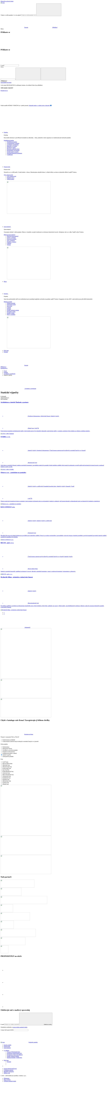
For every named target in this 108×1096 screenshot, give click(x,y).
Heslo (2, 67)
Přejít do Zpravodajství (9, 234)
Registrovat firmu (28, 734)
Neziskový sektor (11, 147)
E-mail (2, 65)
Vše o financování (8, 175)
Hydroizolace (6, 747)
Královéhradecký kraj (8, 771)
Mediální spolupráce (9, 1071)
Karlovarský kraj (7, 768)
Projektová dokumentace (9, 751)
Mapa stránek (7, 1079)
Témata (9, 244)
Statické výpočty (7, 755)
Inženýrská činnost (7, 748)
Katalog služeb (7, 1045)
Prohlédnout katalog (9, 140)
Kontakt (9, 1061)
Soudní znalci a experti (12, 151)
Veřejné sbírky (10, 179)
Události (9, 243)
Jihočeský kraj (6, 765)
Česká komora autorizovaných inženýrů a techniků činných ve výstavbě (20, 741)
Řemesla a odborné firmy (13, 149)
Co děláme (6, 1050)
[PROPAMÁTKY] (3, 2)
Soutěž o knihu (10, 313)
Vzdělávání (10, 154)
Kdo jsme (6, 1060)
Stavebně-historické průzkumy (14, 153)
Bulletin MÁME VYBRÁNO (14, 1057)
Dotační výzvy (10, 177)
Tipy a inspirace (11, 240)
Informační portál (11, 304)
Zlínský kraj (6, 784)
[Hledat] (48, 9)
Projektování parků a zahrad (10, 753)
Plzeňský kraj (6, 779)
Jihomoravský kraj (7, 766)
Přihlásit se (3, 81)
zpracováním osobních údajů (20, 1027)
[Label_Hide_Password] (53, 74)
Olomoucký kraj (7, 776)
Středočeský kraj (7, 781)
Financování (7, 1046)
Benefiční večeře (11, 311)
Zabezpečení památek (8, 756)
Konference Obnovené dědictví (15, 1054)
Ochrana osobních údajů (10, 1081)
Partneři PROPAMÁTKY (10, 1068)
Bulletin (9, 309)
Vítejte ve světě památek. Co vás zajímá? (11, 15)
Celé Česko (5, 762)
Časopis (9, 307)
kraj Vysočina (6, 770)
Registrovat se (4, 90)
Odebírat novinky (48, 1024)
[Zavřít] (12, 46)
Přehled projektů (8, 301)
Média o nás (7, 1073)
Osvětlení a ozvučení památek (10, 750)
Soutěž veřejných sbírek (13, 310)
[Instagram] (16, 982)
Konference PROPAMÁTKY (14, 1053)
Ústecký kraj (6, 782)
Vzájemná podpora (8, 1070)
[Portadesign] (12, 1094)
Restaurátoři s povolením (13, 150)
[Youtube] (16, 1006)
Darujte (26, 27)
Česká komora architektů (9, 740)
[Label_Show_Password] (28, 74)
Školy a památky (11, 314)
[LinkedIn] (16, 994)
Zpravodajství (7, 1048)
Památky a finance (11, 242)
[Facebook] (16, 970)
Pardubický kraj (6, 777)
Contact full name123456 (7, 1030)
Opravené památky (11, 239)
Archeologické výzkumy (13, 143)
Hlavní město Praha (7, 763)
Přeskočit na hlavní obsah (7, 1)
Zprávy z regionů (11, 237)
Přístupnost (6, 1078)
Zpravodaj (9, 306)
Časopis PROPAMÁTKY (13, 1052)
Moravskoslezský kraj (8, 774)
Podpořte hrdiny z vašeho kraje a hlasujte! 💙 (40, 105)
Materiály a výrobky (12, 146)
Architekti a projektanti (12, 144)
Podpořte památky (33, 1042)
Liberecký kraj (6, 773)
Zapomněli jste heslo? (6, 82)
